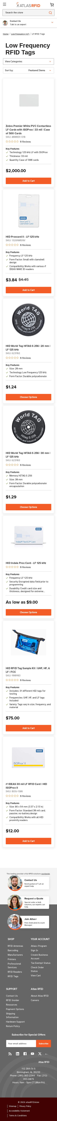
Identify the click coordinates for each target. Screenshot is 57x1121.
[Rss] (10, 1053)
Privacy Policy (25, 1106)
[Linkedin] (17, 1053)
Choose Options (28, 397)
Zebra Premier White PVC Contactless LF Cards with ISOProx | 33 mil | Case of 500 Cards (28, 129)
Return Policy (13, 1026)
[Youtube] (32, 1053)
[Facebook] (25, 1053)
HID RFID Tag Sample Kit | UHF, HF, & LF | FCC (28, 670)
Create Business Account (39, 956)
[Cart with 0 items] (52, 5)
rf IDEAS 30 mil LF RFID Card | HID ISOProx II (26, 786)
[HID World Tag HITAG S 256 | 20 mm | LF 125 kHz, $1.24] (28, 320)
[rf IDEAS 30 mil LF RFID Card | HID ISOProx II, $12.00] (28, 758)
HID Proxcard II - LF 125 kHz (22, 237)
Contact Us (12, 995)
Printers (12, 959)
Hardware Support (15, 1021)
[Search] (50, 12)
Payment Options (15, 1009)
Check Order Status (37, 969)
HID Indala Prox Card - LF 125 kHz (26, 563)
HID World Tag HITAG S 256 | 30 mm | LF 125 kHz (28, 454)
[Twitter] (39, 1053)
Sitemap (12, 1106)
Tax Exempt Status (40, 963)
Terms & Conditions (18, 1115)
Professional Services (14, 965)
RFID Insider (12, 1000)
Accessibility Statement (19, 1111)
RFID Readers (15, 972)
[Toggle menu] (5, 4)
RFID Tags (13, 976)
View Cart (36, 975)
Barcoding (13, 950)
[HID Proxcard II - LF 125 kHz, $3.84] (28, 211)
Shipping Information (12, 1015)
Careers (35, 1000)
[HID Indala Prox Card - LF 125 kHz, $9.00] (28, 537)
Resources (11, 1004)
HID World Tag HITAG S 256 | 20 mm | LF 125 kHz (28, 347)
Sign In (34, 950)
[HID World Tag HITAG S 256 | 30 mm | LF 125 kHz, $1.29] (28, 427)
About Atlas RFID (40, 995)
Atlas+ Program (39, 946)
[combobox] (21, 12)
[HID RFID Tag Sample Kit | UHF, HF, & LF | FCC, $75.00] (28, 642)
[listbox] (41, 70)
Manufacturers (15, 954)
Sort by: (9, 70)
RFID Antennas (15, 946)
